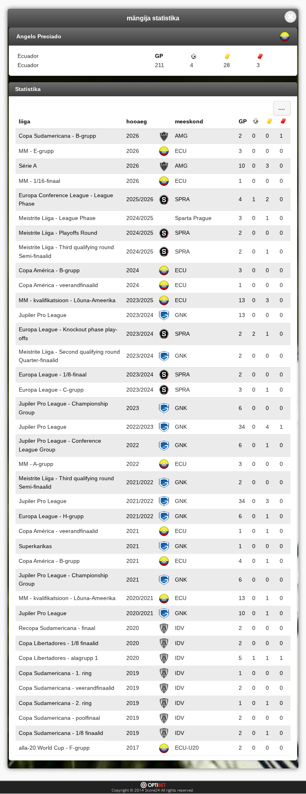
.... (282, 108)
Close (290, 17)
